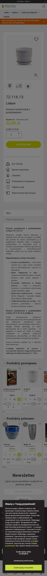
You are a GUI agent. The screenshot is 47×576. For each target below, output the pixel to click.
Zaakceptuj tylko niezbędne (23, 553)
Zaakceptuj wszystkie (23, 568)
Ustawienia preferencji (23, 561)
